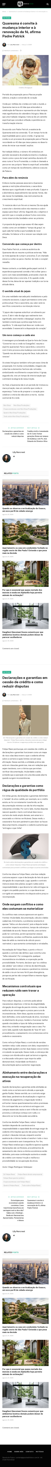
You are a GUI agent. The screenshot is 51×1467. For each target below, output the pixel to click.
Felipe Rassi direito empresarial (30, 1174)
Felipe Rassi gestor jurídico (14, 1178)
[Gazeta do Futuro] (25, 4)
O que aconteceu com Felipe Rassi (17, 1182)
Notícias (6, 18)
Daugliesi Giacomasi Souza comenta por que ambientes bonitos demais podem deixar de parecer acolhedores (22, 635)
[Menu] (3, 4)
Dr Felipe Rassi (9, 1174)
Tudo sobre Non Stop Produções (16, 416)
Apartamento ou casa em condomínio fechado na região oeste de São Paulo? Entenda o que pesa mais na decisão (25, 550)
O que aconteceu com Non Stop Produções (20, 409)
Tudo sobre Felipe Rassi (31, 1185)
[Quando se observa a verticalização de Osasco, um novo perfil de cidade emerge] (25, 492)
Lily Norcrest (14, 44)
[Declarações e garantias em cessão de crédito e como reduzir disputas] (25, 720)
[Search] (47, 4)
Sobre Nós (18, 1451)
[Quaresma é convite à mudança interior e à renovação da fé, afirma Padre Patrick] (25, 70)
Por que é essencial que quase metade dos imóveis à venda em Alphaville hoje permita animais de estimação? (22, 592)
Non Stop (7, 405)
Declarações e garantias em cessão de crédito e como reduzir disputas (13, 433)
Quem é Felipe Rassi (11, 1185)
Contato (30, 1451)
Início (4, 11)
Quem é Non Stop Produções (15, 413)
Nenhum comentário (11, 50)
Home (9, 1451)
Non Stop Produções (21, 405)
